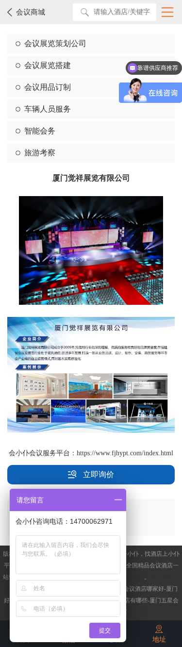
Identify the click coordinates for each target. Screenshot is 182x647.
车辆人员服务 (47, 109)
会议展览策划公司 (55, 43)
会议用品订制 (47, 87)
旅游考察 (39, 153)
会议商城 (30, 12)
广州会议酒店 (126, 577)
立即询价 (97, 474)
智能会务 (39, 131)
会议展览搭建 (47, 65)
